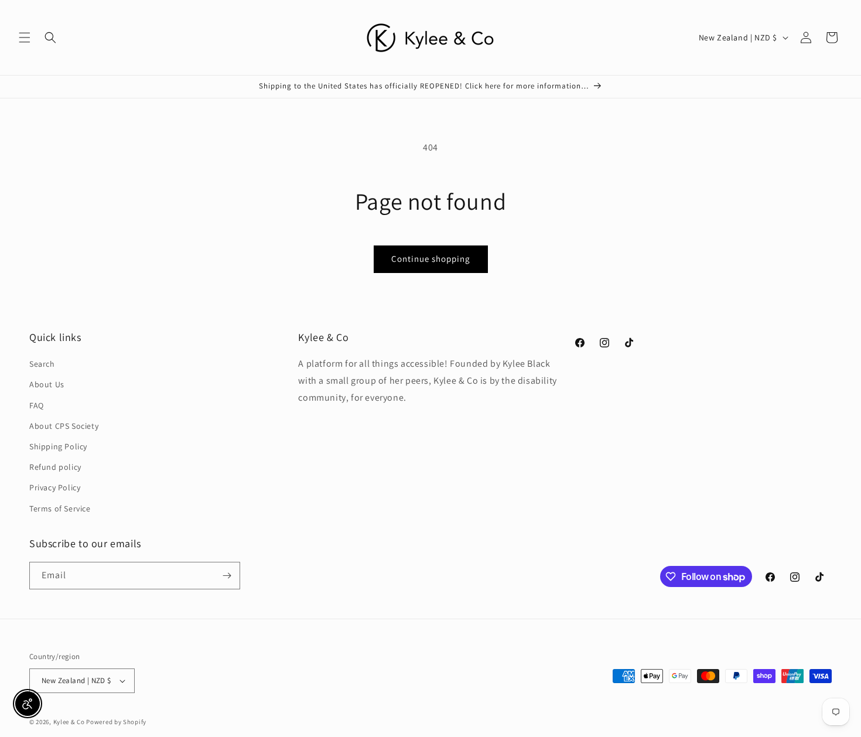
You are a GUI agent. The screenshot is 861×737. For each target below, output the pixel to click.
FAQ (36, 405)
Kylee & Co (69, 722)
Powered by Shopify (116, 722)
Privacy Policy (54, 487)
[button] (24, 37)
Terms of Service (60, 508)
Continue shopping (430, 258)
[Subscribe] (227, 575)
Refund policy (55, 467)
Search (42, 364)
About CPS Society (63, 426)
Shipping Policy (58, 446)
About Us (46, 384)
